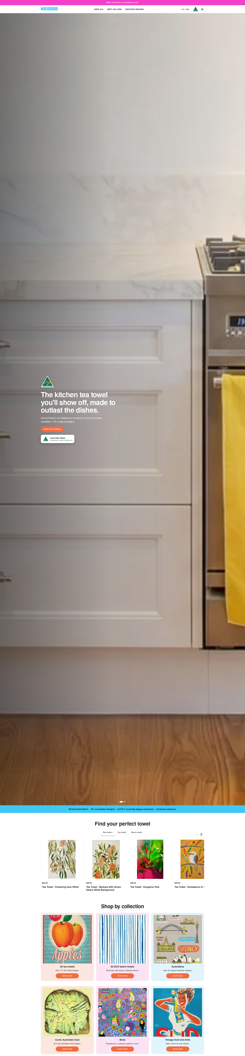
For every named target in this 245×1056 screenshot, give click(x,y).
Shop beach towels (54, 429)
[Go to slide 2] (124, 801)
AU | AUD (185, 9)
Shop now (67, 976)
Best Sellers (114, 9)
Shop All (99, 9)
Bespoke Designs (135, 9)
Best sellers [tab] (107, 832)
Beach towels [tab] (136, 832)
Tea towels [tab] (122, 832)
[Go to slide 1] (120, 801)
